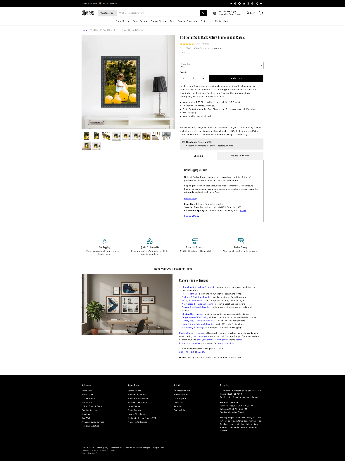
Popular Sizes (158, 21)
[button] (86, 136)
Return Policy (190, 198)
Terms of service (88, 447)
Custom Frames (89, 398)
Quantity (183, 72)
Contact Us (220, 21)
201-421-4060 (187, 352)
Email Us (200, 352)
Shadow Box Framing (192, 314)
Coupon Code (158, 447)
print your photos (205, 339)
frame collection (225, 343)
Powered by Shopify (89, 453)
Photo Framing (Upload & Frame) (198, 287)
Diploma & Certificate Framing (196, 297)
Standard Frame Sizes (137, 394)
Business (205, 21)
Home (84, 30)
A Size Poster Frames (137, 422)
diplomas (195, 343)
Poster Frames (134, 410)
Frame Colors (87, 394)
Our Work (86, 418)
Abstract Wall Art (182, 390)
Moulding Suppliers (90, 425)
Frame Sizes (87, 390)
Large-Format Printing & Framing (198, 324)
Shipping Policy (191, 215)
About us (86, 414)
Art (171, 21)
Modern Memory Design (191, 333)
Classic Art (178, 402)
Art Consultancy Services (93, 422)
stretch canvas (221, 339)
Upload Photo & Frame (92, 406)
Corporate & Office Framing (195, 317)
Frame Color (139, 21)
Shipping (198, 155)
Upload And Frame (240, 155)
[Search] (203, 13)
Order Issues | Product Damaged (137, 447)
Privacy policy (102, 447)
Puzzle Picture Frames (138, 402)
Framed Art (87, 402)
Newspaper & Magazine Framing (197, 303)
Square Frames (134, 390)
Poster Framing (189, 293)
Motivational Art (181, 394)
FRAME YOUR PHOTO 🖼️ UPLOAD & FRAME (99, 4)
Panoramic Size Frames (138, 398)
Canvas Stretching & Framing (196, 307)
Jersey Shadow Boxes (192, 300)
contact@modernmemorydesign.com (242, 397)
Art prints (178, 406)
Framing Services (186, 21)
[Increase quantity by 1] (203, 78)
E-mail (243, 210)
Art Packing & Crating (192, 327)
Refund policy (116, 447)
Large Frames (134, 406)
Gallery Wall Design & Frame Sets (198, 320)
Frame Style (122, 21)
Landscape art (180, 398)
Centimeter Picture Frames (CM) (142, 418)
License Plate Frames (137, 414)
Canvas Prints (180, 410)
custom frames (200, 336)
